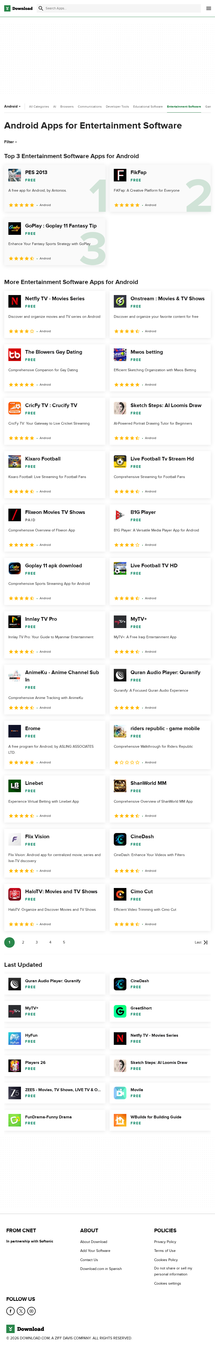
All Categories (39, 106)
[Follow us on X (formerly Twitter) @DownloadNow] (21, 1311)
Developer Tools (117, 106)
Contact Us (89, 1260)
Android (11, 106)
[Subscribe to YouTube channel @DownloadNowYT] (31, 1311)
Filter (9, 142)
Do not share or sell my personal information (173, 1271)
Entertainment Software (184, 107)
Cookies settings (167, 1283)
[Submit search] (41, 8)
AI (54, 106)
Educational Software (148, 106)
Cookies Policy (166, 1260)
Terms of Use (165, 1251)
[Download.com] (18, 8)
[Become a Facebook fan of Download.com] (10, 1311)
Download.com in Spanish (101, 1269)
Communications (90, 106)
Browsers (67, 106)
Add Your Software (95, 1251)
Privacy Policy (165, 1242)
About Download (93, 1242)
